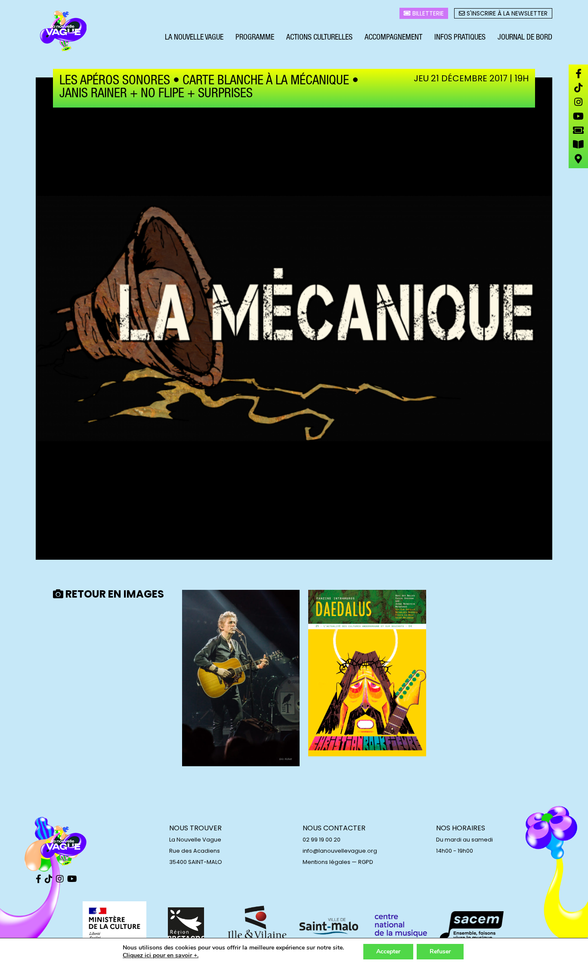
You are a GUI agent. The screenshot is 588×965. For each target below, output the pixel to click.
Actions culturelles (319, 38)
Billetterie (427, 13)
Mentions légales (326, 862)
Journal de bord (525, 38)
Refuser (440, 951)
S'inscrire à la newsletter (506, 13)
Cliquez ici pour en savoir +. (160, 955)
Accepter (388, 951)
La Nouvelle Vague (194, 38)
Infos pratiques (460, 38)
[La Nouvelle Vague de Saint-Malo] (64, 31)
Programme (254, 38)
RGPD (365, 862)
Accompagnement (393, 38)
